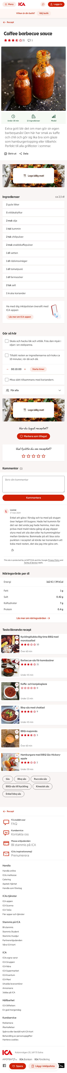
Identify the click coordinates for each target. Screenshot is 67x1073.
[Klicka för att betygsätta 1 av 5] (23, 456)
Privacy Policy (54, 560)
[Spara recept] (17, 637)
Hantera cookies (10, 1039)
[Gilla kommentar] (12, 550)
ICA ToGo (6, 910)
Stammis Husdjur (10, 936)
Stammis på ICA (11, 922)
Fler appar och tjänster (13, 914)
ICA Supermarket (10, 970)
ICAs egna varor (10, 957)
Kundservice (9, 1017)
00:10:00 (16, 369)
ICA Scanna (7, 905)
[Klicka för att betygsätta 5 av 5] (43, 456)
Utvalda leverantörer (12, 984)
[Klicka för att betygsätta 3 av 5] (33, 456)
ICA (4, 952)
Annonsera (7, 988)
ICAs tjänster (9, 896)
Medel (53, 121)
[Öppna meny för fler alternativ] (17, 642)
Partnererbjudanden (12, 940)
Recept (10, 22)
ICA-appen (7, 901)
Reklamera (7, 1023)
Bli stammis (7, 927)
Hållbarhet (8, 1000)
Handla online (9, 871)
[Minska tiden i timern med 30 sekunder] (7, 369)
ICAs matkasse (9, 875)
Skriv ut (12, 153)
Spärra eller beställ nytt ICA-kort (17, 1031)
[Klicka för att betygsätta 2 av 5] (28, 456)
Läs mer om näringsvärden (31, 618)
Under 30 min (13, 121)
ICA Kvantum (8, 975)
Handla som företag (12, 888)
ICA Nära (6, 966)
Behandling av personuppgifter (17, 1036)
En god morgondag (11, 1010)
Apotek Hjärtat (9, 884)
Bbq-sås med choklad (33, 707)
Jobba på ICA (8, 992)
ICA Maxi (6, 979)
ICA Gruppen (8, 962)
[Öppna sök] (43, 4)
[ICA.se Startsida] (22, 4)
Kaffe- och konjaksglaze (34, 683)
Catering (6, 879)
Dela (25, 153)
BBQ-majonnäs (29, 731)
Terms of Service (31, 563)
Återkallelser (8, 1027)
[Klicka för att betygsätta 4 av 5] (38, 456)
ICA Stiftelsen (8, 1005)
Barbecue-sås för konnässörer (37, 660)
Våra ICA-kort (8, 944)
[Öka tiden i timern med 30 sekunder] (24, 369)
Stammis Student (10, 931)
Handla (6, 865)
